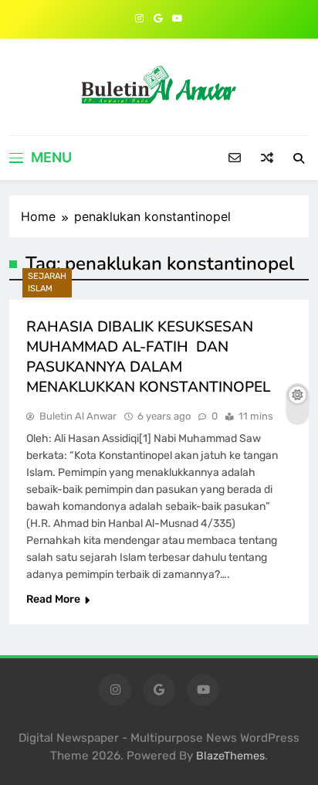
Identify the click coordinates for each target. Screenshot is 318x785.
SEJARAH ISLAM (47, 282)
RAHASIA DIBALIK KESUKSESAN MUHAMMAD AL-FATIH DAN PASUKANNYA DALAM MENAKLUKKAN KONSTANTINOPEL (148, 357)
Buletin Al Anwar (78, 416)
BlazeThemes (230, 756)
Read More (53, 599)
